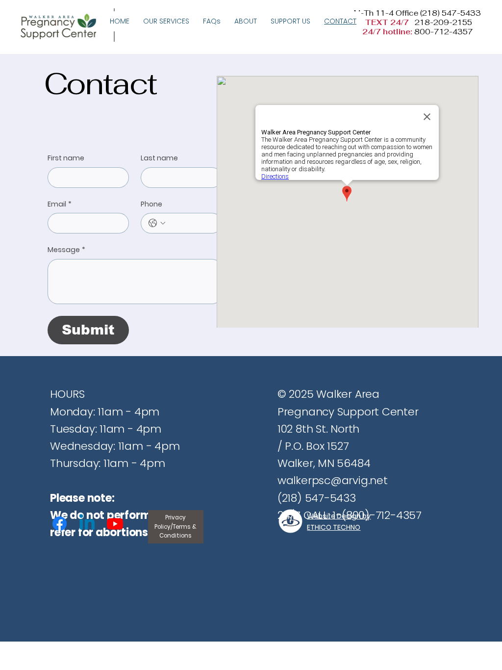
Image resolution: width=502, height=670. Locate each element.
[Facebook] (59, 523)
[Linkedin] (87, 523)
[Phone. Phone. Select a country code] (157, 223)
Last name (159, 158)
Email (60, 204)
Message (66, 250)
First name (66, 158)
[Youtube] (115, 523)
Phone (151, 204)
